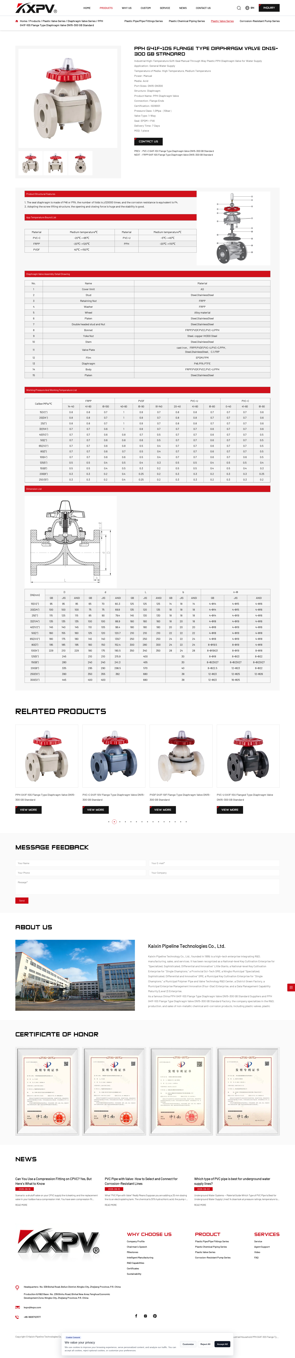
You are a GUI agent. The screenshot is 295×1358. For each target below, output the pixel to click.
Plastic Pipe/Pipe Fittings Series (143, 21)
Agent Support (262, 1246)
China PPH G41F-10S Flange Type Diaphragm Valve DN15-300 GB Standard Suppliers (212, 996)
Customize (188, 1344)
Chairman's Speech (137, 1246)
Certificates (133, 1268)
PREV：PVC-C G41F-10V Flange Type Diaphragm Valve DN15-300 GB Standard (174, 150)
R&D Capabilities (135, 1262)
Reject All (205, 1344)
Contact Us (203, 8)
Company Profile (136, 1241)
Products (106, 8)
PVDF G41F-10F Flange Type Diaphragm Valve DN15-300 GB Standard (113, 797)
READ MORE (21, 1205)
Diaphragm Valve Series (82, 21)
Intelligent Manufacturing (140, 1257)
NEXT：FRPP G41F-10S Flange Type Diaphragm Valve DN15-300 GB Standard (173, 154)
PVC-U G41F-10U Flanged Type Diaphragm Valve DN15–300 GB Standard (178, 797)
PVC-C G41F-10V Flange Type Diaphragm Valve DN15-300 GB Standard (46, 797)
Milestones (132, 1252)
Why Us (127, 8)
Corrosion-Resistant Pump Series (260, 21)
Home (86, 8)
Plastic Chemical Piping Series (187, 21)
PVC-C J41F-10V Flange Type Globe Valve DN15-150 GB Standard (246, 797)
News (183, 8)
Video (257, 1252)
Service (165, 8)
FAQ (256, 1257)
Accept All (222, 1344)
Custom (146, 8)
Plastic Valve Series (54, 21)
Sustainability (134, 1273)
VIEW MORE (28, 809)
